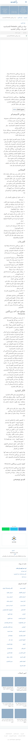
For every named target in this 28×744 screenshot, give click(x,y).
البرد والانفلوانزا (22, 622)
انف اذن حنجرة (9, 605)
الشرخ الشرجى (22, 652)
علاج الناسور (10, 652)
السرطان (23, 648)
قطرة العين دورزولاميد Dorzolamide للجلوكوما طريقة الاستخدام (23, 10)
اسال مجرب (22, 605)
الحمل (24, 644)
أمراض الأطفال (22, 592)
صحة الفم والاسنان (8, 622)
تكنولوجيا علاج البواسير (8, 609)
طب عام (11, 639)
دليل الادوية (23, 23)
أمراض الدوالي (22, 596)
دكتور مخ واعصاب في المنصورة (20, 574)
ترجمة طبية (24, 576)
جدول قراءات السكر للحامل (14, 12)
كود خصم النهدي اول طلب (21, 568)
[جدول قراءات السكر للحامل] (14, 10)
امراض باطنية (10, 592)
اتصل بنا (5, 735)
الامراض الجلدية (22, 618)
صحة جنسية (10, 631)
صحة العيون (10, 618)
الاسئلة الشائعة (9, 733)
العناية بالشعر (22, 661)
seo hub (24, 32)
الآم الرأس (23, 609)
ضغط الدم (10, 635)
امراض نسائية (10, 601)
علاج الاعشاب (10, 644)
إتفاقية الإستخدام (21, 735)
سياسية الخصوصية (13, 735)
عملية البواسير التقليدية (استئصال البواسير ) (5, 10)
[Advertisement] (14, 55)
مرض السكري (10, 661)
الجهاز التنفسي (22, 639)
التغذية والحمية (22, 635)
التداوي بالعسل (22, 631)
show (15, 109)
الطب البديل (22, 657)
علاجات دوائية (10, 657)
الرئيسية (22, 733)
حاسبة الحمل (16, 733)
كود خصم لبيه (23, 571)
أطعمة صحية (22, 588)
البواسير (23, 627)
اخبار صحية (23, 601)
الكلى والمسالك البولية (8, 588)
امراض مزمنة (10, 596)
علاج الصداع (10, 648)
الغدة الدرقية (22, 665)
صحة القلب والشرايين (8, 627)
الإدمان (23, 614)
